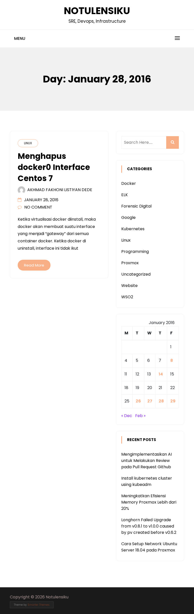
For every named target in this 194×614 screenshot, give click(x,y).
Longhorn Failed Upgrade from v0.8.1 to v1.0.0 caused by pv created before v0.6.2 (148, 526)
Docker (128, 183)
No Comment (38, 207)
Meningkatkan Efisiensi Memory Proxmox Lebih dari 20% (148, 502)
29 (173, 401)
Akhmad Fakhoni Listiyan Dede (59, 190)
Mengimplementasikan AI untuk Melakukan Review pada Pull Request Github (146, 460)
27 (149, 401)
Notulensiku (97, 10)
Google (128, 217)
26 (138, 401)
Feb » (140, 416)
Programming (135, 251)
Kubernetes (132, 229)
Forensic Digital (136, 206)
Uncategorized (136, 274)
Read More (34, 265)
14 (161, 374)
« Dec (126, 416)
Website (129, 285)
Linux (28, 143)
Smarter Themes (39, 605)
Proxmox (130, 263)
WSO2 (127, 297)
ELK (124, 195)
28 (161, 401)
